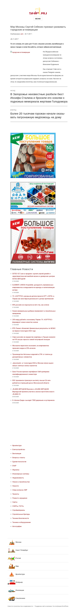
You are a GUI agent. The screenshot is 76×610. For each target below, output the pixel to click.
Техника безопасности (20, 518)
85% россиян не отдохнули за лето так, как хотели (30, 305)
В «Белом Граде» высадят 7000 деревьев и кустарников (33, 400)
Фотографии (16, 526)
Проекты (15, 494)
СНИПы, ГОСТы (18, 506)
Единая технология (19, 462)
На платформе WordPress (60, 606)
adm (22, 34)
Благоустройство (18, 449)
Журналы (15, 470)
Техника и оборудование (21, 522)
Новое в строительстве (21, 482)
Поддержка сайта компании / (44, 606)
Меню (38, 19)
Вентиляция (16, 453)
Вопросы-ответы (18, 458)
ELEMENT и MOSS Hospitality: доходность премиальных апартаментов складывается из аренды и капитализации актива (33, 287)
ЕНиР (14, 466)
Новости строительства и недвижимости (20, 606)
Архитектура (16, 445)
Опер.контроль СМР (19, 490)
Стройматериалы (18, 510)
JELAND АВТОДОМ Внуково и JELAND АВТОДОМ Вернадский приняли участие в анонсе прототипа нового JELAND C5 (33, 391)
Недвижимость (18, 478)
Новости (15, 486)
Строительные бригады (21, 514)
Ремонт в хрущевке (19, 498)
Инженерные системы (20, 474)
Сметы (14, 502)
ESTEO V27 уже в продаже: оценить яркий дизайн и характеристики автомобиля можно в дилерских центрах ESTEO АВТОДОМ (33, 276)
